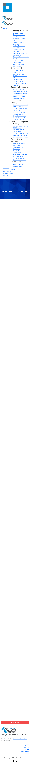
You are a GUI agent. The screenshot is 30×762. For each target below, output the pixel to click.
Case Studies (7, 171)
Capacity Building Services (20, 126)
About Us (6, 168)
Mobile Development (19, 35)
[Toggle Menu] (1, 27)
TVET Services (17, 128)
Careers (27, 753)
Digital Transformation (19, 116)
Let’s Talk (6, 175)
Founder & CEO (10, 170)
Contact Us (26, 755)
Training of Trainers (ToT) (20, 135)
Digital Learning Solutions (20, 137)
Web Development (18, 33)
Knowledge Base (8, 173)
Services (5, 29)
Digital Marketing (18, 70)
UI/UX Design (17, 37)
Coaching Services (18, 130)
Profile (27, 749)
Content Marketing (18, 79)
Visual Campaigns (18, 166)
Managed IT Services (19, 95)
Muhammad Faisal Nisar (20, 739)
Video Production (18, 164)
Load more (15, 722)
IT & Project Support (19, 89)
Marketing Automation (20, 81)
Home (27, 744)
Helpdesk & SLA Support (20, 93)
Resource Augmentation (20, 91)
